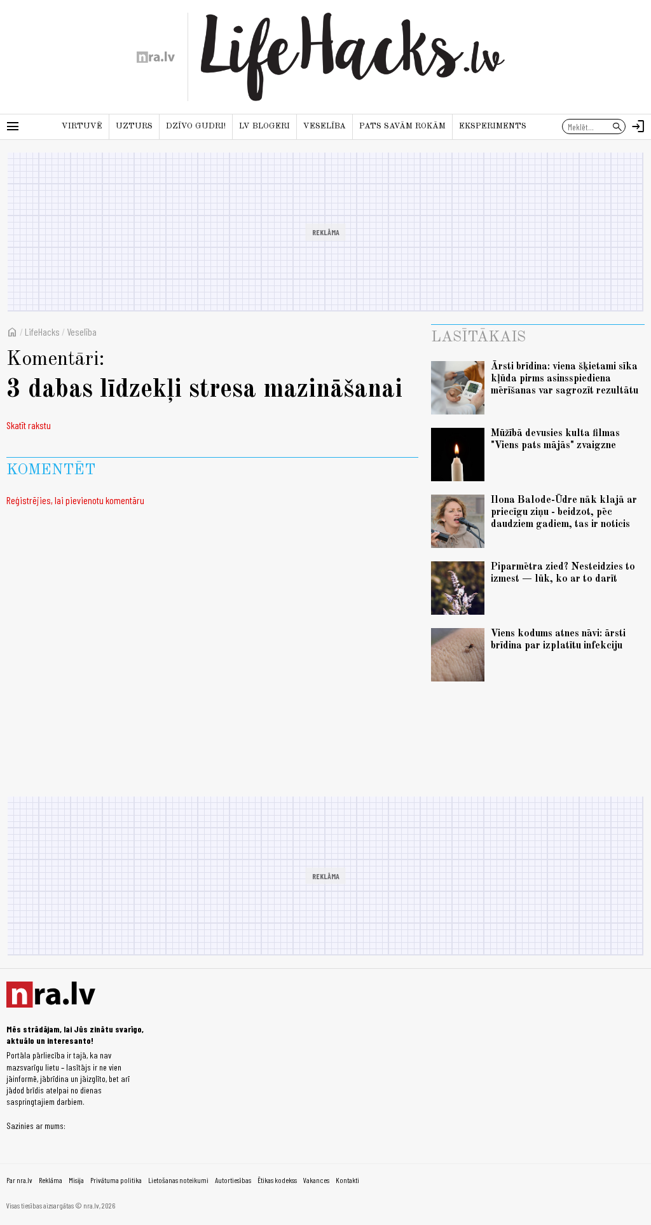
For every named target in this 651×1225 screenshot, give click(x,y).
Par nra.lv (19, 1179)
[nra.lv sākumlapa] (156, 57)
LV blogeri (264, 126)
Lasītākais (478, 337)
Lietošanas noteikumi (178, 1179)
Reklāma (50, 1179)
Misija (76, 1179)
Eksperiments (492, 126)
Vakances (316, 1179)
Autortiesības (233, 1179)
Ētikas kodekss (277, 1179)
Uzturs (134, 126)
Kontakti (347, 1179)
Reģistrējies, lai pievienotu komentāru (75, 500)
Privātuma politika (116, 1179)
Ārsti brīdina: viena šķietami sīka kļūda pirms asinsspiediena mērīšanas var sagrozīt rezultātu (564, 379)
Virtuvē (82, 126)
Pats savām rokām (402, 126)
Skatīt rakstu (28, 425)
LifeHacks (42, 331)
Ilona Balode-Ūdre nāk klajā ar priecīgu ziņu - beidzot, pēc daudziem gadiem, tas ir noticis (564, 512)
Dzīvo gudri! (196, 126)
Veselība (324, 126)
